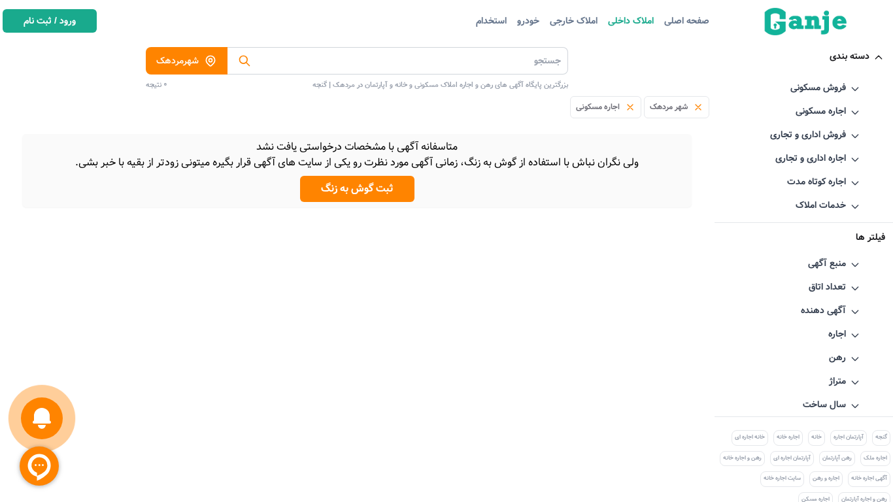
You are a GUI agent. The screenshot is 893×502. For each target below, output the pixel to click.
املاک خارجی (574, 21)
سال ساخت (824, 404)
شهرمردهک (177, 61)
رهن (837, 357)
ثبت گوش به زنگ (357, 188)
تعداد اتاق (827, 287)
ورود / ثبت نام (50, 21)
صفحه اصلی (686, 21)
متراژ (837, 381)
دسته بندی (849, 56)
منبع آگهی (827, 263)
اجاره (837, 334)
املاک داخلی (631, 21)
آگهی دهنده (823, 310)
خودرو (528, 21)
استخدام (491, 21)
